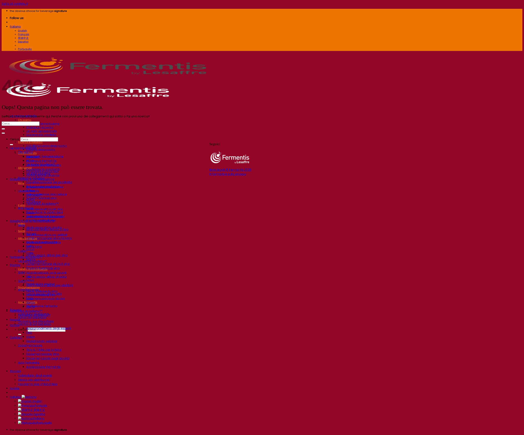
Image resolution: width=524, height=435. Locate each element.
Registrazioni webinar (42, 341)
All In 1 (30, 199)
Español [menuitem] (23, 41)
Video (30, 280)
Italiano (15, 27)
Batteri (31, 234)
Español (39, 414)
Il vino (21, 205)
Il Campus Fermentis (39, 127)
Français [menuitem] (23, 34)
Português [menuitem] (25, 49)
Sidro (21, 272)
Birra (21, 183)
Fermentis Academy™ (26, 257)
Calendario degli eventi (35, 375)
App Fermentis (29, 363)
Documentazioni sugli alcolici (45, 298)
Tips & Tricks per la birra (42, 291)
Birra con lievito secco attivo (47, 229)
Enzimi (30, 259)
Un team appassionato (41, 131)
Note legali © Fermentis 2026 (230, 170)
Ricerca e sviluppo (30, 142)
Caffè (30, 307)
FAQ (29, 332)
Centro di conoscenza (34, 324)
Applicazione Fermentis (41, 306)
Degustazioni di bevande (44, 217)
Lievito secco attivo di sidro (46, 277)
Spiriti (21, 231)
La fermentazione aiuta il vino (48, 264)
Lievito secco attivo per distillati (46, 234)
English (37, 401)
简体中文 (39, 410)
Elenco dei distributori (34, 380)
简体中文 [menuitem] (23, 38)
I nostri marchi (28, 191)
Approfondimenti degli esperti (46, 272)
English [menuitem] (22, 30)
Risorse (15, 265)
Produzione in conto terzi (44, 212)
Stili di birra (34, 247)
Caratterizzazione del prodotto (46, 145)
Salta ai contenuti (15, 4)
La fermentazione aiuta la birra (46, 194)
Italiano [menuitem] (23, 45)
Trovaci (15, 371)
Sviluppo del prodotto (40, 149)
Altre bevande (28, 290)
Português (44, 423)
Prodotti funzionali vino (43, 268)
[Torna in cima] (3, 133)
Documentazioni (30, 345)
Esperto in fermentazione (42, 123)
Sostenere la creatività (41, 134)
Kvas (29, 298)
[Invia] (19, 334)
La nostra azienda (23, 148)
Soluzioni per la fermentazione (32, 221)
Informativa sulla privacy (227, 174)
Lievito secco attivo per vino (44, 209)
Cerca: (14, 139)
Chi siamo (24, 120)
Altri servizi (25, 168)
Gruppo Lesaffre (38, 174)
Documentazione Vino (42, 354)
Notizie (14, 388)
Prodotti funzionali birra (41, 198)
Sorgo (30, 249)
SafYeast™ (34, 195)
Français (40, 406)
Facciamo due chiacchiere (36, 321)
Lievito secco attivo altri (43, 294)
